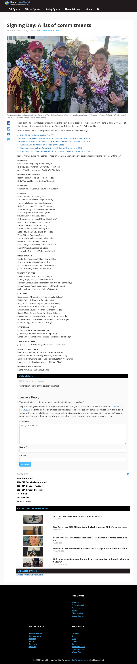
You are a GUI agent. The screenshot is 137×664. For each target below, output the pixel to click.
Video (89, 9)
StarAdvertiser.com (80, 660)
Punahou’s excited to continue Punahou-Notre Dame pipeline (55, 138)
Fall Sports (22, 473)
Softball (75, 641)
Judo (74, 639)
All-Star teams (24, 501)
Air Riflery (76, 608)
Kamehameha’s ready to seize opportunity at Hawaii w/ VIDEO (55, 151)
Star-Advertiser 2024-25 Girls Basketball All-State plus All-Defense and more (90, 548)
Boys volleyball (78, 649)
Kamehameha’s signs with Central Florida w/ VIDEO (51, 148)
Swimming (32, 644)
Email (22, 455)
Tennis (74, 644)
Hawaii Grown (72, 9)
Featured (42, 30)
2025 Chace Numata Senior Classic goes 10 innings (77, 516)
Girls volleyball (78, 605)
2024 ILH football (25, 478)
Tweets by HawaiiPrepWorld (29, 574)
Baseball (75, 633)
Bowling (75, 610)
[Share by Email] (8, 134)
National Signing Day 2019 (38, 135)
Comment (24, 421)
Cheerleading (77, 613)
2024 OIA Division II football (30, 490)
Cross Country (78, 616)
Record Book (23, 497)
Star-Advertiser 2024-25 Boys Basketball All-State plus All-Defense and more (90, 527)
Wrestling (32, 647)
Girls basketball (34, 636)
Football (75, 602)
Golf (73, 636)
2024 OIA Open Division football (32, 482)
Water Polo (76, 652)
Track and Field (78, 647)
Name (22, 447)
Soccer (31, 641)
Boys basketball (35, 633)
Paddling (32, 639)
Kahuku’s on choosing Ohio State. (42, 144)
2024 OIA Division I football (30, 486)
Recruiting (53, 30)
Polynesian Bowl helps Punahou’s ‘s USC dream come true (55, 141)
